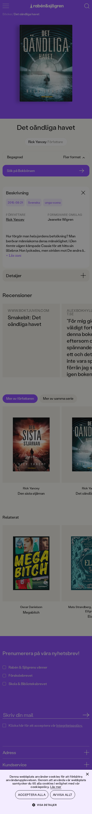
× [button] (87, 774)
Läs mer (55, 787)
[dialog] (46, 407)
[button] (46, 805)
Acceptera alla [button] (32, 795)
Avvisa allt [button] (62, 795)
